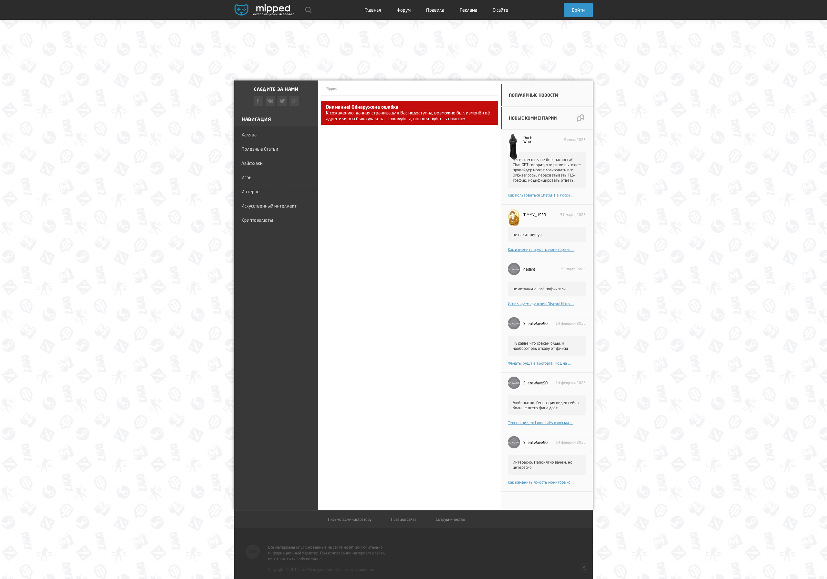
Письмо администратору (350, 519)
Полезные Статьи (259, 149)
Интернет (251, 191)
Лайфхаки (252, 163)
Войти (578, 10)
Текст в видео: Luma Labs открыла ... (540, 422)
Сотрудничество (450, 519)
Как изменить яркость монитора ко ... (541, 249)
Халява (248, 134)
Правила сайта (403, 519)
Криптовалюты (257, 220)
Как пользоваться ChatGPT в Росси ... (541, 195)
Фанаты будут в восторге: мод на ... (539, 363)
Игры (246, 177)
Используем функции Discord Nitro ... (541, 303)
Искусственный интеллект (269, 206)
